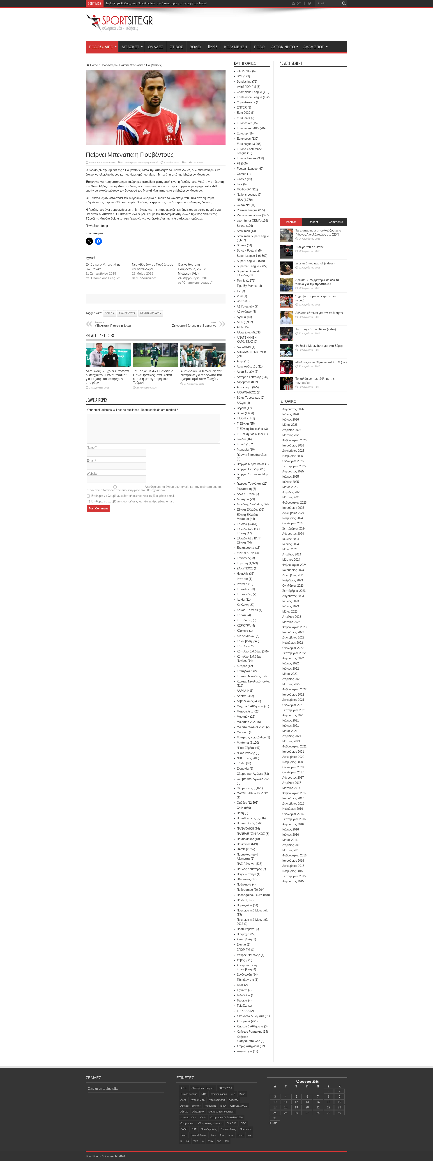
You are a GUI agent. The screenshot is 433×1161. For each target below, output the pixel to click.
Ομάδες (155, 46)
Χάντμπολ (243, 1021)
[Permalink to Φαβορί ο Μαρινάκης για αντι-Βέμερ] (286, 356)
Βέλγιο (241, 403)
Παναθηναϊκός (246, 818)
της (219, 1141)
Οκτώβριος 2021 (293, 705)
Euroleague (244, 144)
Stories (241, 245)
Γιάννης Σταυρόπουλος (252, 454)
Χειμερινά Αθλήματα (250, 1026)
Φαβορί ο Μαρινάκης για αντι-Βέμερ (319, 345)
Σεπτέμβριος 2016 (294, 819)
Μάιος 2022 (289, 673)
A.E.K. (183, 1088)
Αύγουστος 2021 (293, 715)
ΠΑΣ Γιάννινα (246, 863)
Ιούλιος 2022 (290, 663)
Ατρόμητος (243, 382)
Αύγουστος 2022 (293, 658)
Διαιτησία (243, 499)
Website (92, 473)
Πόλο (259, 46)
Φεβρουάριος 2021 (294, 746)
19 (296, 1107)
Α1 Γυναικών (245, 306)
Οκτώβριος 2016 (293, 814)
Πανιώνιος (243, 844)
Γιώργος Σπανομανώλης (252, 474)
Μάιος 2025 (289, 487)
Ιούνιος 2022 (290, 668)
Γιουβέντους (127, 313)
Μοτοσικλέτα (245, 711)
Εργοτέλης (244, 558)
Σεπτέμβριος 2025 (294, 466)
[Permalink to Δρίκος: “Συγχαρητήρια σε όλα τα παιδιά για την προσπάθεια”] (286, 290)
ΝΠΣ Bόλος (244, 758)
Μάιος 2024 (289, 549)
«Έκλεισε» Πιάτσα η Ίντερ (113, 324)
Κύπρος (242, 666)
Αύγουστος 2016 (293, 824)
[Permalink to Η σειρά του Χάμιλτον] (286, 257)
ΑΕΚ (240, 322)
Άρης (240, 361)
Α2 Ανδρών (244, 311)
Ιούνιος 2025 (290, 481)
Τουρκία (242, 1000)
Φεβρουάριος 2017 (294, 793)
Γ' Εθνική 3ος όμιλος (250, 434)
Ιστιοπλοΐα (244, 589)
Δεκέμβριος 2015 (293, 865)
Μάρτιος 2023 (291, 622)
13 (307, 1102)
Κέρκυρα (242, 630)
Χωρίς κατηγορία (248, 1046)
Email (90, 460)
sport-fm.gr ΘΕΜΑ (248, 220)
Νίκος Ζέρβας (245, 747)
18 (285, 1107)
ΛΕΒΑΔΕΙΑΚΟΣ (238, 1105)
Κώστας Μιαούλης (249, 676)
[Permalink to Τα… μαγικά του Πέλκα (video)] (286, 340)
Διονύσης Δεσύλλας (250, 504)
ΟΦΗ (240, 807)
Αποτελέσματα (217, 1100)
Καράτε (241, 615)
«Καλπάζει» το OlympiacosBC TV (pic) (321, 362)
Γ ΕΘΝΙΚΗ (244, 418)
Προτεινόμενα (246, 929)
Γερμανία (243, 449)
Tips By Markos (247, 285)
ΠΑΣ (194, 1129)
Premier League (247, 210)
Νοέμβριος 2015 (292, 871)
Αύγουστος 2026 (293, 409)
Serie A (109, 313)
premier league (219, 1094)
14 (318, 1102)
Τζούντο (242, 990)
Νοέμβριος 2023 (292, 580)
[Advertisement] (265, 25)
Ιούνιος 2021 (290, 725)
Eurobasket (244, 123)
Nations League (247, 194)
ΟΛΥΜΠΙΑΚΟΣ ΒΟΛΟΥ (252, 793)
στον (210, 1141)
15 (328, 1102)
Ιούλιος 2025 (290, 476)
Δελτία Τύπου (246, 494)
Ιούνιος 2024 (290, 544)
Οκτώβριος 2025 (293, 461)
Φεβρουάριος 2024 (294, 565)
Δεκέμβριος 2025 (293, 450)
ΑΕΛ (240, 327)
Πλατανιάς (244, 879)
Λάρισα (241, 696)
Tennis (212, 46)
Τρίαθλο (242, 1005)
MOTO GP (244, 189)
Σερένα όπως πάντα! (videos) (314, 263)
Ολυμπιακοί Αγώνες (250, 773)
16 (339, 1102)
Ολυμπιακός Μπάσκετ (210, 1123)
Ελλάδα (242, 524)
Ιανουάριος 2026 (293, 445)
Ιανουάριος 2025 (293, 507)
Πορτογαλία (244, 905)
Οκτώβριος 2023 (293, 585)
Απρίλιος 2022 (291, 679)
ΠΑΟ (243, 1123)
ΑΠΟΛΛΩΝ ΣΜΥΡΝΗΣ (252, 352)
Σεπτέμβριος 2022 (294, 653)
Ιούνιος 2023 (290, 606)
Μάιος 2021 (289, 731)
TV (239, 291)
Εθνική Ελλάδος (247, 509)
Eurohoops (244, 138)
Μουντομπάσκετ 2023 (251, 727)
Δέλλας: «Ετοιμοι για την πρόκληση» (319, 313)
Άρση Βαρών (245, 371)
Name (90, 447)
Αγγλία (241, 317)
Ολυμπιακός (245, 788)
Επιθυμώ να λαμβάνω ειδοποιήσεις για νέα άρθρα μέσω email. (132, 501)
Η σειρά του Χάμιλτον (309, 247)
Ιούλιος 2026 (290, 414)
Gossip (241, 179)
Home (94, 65)
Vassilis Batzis (108, 162)
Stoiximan (243, 231)
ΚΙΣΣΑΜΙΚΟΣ (246, 636)
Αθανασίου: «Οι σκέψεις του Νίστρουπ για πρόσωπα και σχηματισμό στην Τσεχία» (201, 375)
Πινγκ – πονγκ (246, 874)
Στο (222, 1135)
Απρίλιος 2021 (291, 736)
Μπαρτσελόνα (188, 1117)
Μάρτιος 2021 (291, 741)
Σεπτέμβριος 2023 (294, 590)
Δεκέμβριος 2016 (293, 803)
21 (318, 1107)
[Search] (344, 3)
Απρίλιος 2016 (291, 845)
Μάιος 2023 (289, 611)
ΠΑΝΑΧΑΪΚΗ (245, 828)
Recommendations (249, 215)
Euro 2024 (243, 118)
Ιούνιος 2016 (290, 834)
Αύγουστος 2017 (293, 777)
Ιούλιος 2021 (290, 720)
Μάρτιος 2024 (291, 559)
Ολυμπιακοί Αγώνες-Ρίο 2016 (226, 1117)
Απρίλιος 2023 (291, 616)
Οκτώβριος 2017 (293, 772)
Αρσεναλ (234, 1100)
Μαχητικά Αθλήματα (250, 706)
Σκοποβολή (244, 939)
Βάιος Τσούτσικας (248, 397)
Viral (240, 296)
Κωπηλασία (244, 671)
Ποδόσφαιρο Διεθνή (148, 162)
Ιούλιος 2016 (290, 829)
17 (274, 1107)
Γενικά (241, 444)
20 (307, 1107)
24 (274, 1113)
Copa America (246, 102)
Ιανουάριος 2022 (293, 694)
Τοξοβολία (243, 995)
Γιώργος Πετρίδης (248, 469)
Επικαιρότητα (245, 547)
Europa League (246, 158)
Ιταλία (241, 599)
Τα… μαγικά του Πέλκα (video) (315, 329)
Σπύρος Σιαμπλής (248, 955)
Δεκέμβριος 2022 (293, 637)
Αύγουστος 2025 (293, 471)
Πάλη (240, 813)
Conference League (249, 97)
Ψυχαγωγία (244, 1051)
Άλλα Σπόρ (313, 46)
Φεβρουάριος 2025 (294, 502)
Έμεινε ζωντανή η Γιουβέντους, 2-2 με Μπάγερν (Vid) (192, 269)
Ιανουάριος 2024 (293, 570)
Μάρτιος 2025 (291, 497)
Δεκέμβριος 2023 (293, 575)
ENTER (242, 107)
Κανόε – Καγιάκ (247, 610)
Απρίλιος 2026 (291, 430)
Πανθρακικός (245, 839)
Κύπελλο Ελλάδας (249, 651)
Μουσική (242, 732)
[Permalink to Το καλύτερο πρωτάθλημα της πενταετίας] (286, 389)
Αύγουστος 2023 (293, 596)
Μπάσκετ (130, 46)
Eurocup (242, 133)
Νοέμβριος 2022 (292, 642)
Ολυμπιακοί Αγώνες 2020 (253, 779)
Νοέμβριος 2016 (292, 808)
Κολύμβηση (235, 46)
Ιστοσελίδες (244, 594)
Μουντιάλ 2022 (246, 722)
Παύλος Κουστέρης (249, 869)
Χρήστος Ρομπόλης (249, 1031)
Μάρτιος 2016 (291, 850)
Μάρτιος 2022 (291, 684)
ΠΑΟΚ (241, 849)
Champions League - (202, 1088)
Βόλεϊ (195, 46)
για (249, 1135)
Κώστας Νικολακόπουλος (253, 681)
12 (296, 1102)
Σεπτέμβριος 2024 (294, 528)
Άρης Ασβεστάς (247, 366)
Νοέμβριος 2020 (292, 762)
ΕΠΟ (223, 1105)
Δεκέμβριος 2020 (293, 757)
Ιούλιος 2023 (290, 601)
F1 (238, 163)
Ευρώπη (242, 563)
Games (241, 174)
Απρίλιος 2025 (291, 492)
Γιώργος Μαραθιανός (250, 464)
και (187, 1141)
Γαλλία (241, 439)
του (227, 1141)
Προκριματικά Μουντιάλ (252, 910)
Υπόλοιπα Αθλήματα (250, 1016)
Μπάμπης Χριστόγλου (251, 737)
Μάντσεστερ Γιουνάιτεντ (221, 1111)
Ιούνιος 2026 (290, 419)
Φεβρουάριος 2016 (294, 855)
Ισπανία (242, 584)
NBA (240, 199)
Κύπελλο (243, 646)
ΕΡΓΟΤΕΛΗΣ (245, 553)
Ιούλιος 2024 (290, 539)
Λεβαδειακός (245, 701)
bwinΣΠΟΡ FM (246, 86)
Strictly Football (247, 250)
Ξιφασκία (243, 768)
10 (274, 1102)
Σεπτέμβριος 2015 (294, 876)
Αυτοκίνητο (283, 46)
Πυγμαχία (243, 934)
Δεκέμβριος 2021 (293, 699)
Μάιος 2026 (289, 424)
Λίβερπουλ (198, 1111)
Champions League (249, 92)
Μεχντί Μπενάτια (150, 313)
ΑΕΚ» (183, 1100)
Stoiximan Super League (253, 236)
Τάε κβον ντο (245, 979)
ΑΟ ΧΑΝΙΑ (244, 347)
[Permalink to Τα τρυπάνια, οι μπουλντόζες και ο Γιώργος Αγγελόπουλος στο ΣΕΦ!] (286, 241)
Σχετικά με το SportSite (103, 1088)
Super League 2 (247, 261)
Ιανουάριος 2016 (293, 860)
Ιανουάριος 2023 (293, 632)
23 (339, 1107)
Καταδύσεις (244, 620)
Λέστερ (184, 1111)
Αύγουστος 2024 (293, 533)
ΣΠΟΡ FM (243, 949)
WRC (240, 301)
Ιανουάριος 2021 (293, 751)
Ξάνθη (241, 763)
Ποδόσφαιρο (101, 46)
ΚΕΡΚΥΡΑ (244, 625)
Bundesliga (244, 81)
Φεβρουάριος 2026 (294, 440)
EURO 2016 (225, 1088)
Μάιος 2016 (289, 840)
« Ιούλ (273, 1122)
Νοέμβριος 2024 (292, 518)
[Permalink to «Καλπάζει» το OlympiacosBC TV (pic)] (286, 373)
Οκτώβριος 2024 (293, 523)
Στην (213, 1135)
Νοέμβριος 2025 (292, 456)
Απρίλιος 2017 (291, 782)
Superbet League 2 (249, 266)
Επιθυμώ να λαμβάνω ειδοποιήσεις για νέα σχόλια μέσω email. (133, 495)
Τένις (240, 985)
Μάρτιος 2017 (291, 788)
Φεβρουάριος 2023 (294, 627)
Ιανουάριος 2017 (293, 798)
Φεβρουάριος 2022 (294, 689)
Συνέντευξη (244, 974)
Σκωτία (241, 944)
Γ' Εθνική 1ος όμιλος (250, 428)
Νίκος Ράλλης (246, 753)
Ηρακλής (242, 573)
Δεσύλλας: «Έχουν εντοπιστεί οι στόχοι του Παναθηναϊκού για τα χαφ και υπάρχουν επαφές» (108, 376)
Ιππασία (242, 578)
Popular (291, 222)
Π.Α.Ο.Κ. (232, 1123)
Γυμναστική (244, 488)
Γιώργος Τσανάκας (249, 483)
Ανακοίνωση (198, 1100)
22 (328, 1107)
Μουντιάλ (243, 716)
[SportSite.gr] (119, 28)
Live (239, 184)
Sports (241, 225)
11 (285, 1102)
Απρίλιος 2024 (291, 554)
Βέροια (241, 408)
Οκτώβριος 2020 (293, 767)
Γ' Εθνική (243, 423)
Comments (336, 222)
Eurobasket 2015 (248, 128)
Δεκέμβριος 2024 (293, 513)
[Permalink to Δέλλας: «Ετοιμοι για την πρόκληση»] (286, 323)
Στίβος (176, 46)
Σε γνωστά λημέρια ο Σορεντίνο (194, 324)
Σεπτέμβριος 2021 (294, 710)
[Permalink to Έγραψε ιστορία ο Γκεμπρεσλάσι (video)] (286, 307)
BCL (239, 76)
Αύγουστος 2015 (293, 881)
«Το (233, 1094)
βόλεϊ (240, 1135)
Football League (247, 168)
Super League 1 (247, 255)
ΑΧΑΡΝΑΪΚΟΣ (246, 392)
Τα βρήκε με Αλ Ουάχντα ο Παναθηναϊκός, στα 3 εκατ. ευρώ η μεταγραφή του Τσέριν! (156, 3)
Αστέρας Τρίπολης (249, 377)
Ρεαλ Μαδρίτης (199, 1135)
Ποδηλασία (244, 884)
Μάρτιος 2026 (291, 435)
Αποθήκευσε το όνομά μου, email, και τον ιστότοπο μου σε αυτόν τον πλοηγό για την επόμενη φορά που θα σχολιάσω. (154, 488)
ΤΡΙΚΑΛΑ (243, 1011)
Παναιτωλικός (246, 823)
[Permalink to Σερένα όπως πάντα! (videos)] (286, 274)
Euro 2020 (243, 112)
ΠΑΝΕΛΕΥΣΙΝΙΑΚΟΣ (251, 833)
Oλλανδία (243, 205)
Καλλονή (243, 604)
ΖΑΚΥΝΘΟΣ (245, 568)
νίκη (195, 1141)
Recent (313, 222)
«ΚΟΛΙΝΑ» (244, 71)
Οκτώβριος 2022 (293, 648)
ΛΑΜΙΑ (241, 690)
